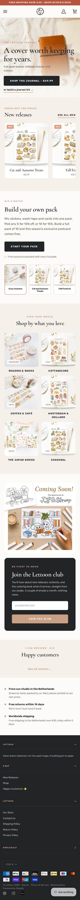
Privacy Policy (10, 835)
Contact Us (9, 818)
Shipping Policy (11, 823)
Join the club (40, 618)
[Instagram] (13, 893)
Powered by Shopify (13, 888)
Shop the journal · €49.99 (31, 80)
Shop (6, 783)
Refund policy (58, 885)
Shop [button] (6, 766)
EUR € (10, 864)
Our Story (8, 812)
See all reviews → (40, 669)
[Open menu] (8, 11)
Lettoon (9, 885)
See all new (67, 115)
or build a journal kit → (18, 89)
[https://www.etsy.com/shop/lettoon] (22, 893)
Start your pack (24, 246)
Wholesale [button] (10, 848)
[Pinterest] (4, 893)
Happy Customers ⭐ (15, 788)
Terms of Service (40, 885)
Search (25, 885)
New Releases (10, 777)
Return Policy (10, 829)
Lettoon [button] (8, 744)
